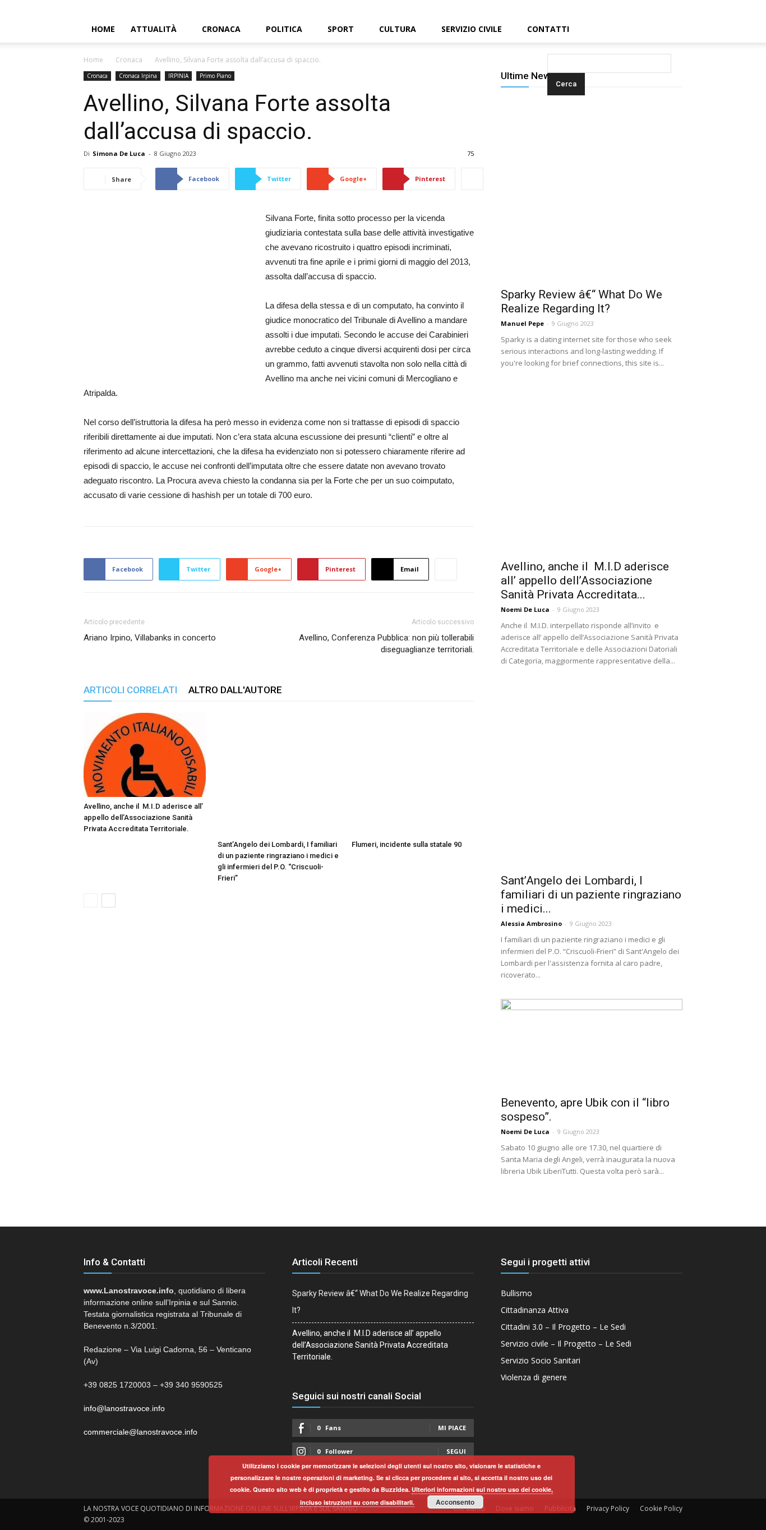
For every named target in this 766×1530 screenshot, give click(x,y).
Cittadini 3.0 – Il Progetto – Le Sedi (563, 1326)
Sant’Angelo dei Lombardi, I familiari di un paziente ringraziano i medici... (591, 894)
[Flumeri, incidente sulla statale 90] (413, 774)
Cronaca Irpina (138, 76)
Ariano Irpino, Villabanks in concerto (150, 638)
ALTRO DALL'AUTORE (235, 689)
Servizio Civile (471, 29)
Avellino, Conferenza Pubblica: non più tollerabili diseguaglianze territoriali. (386, 644)
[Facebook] (719, 8)
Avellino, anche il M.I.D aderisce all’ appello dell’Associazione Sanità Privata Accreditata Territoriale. (143, 817)
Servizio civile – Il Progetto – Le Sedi (566, 1343)
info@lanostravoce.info (124, 1408)
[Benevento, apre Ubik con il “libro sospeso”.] (591, 1044)
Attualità (154, 29)
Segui (456, 1451)
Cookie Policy (661, 1508)
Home (103, 29)
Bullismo (516, 1293)
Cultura (397, 29)
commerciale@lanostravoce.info (140, 1431)
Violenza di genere (534, 1377)
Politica (284, 29)
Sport (340, 29)
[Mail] (738, 8)
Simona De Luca (119, 153)
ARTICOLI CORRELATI (130, 689)
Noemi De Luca (525, 609)
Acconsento (455, 1502)
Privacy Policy (608, 1508)
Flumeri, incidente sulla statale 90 (407, 844)
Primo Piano (215, 76)
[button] (549, 30)
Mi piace (452, 1427)
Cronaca (221, 29)
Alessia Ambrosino (531, 923)
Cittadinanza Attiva (535, 1310)
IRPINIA (178, 76)
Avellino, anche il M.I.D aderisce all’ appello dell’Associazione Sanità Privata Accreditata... (585, 580)
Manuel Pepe (522, 323)
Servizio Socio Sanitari (540, 1360)
